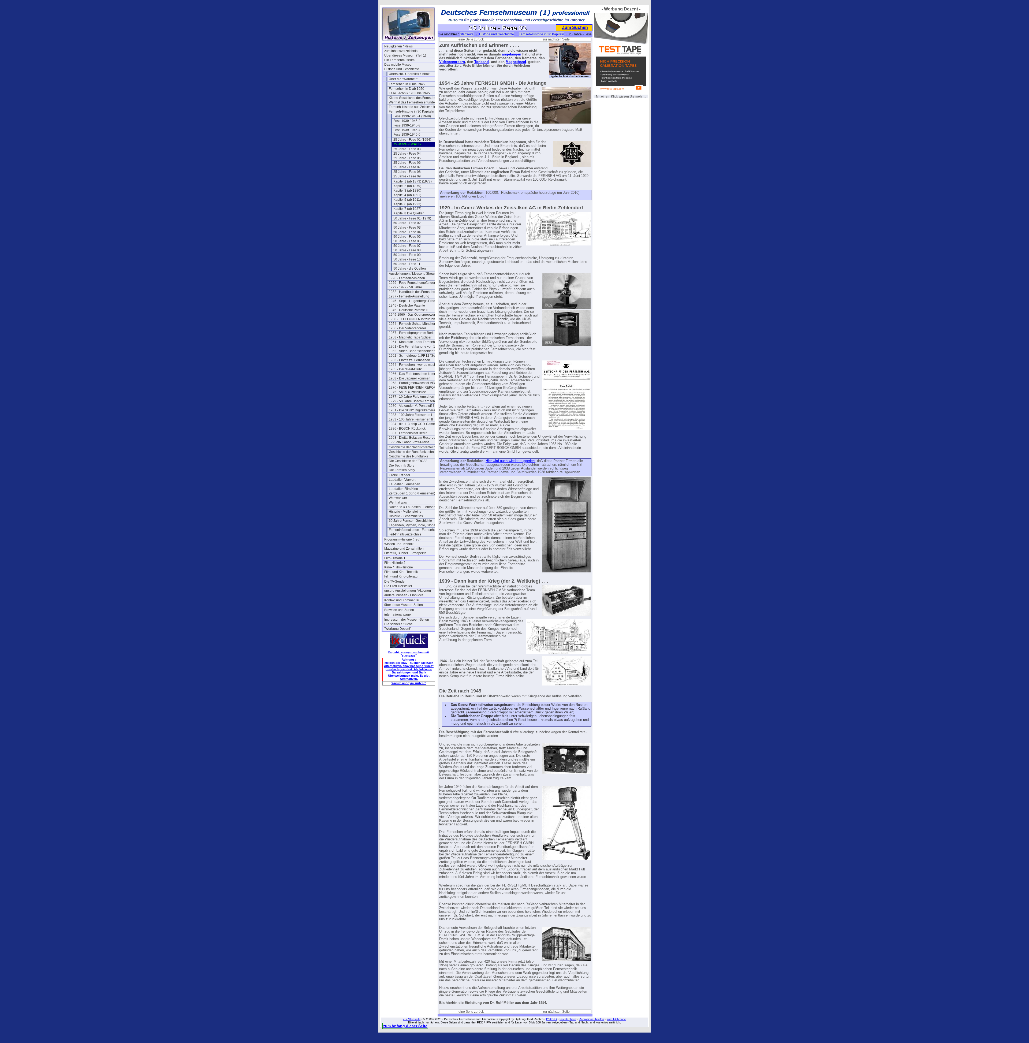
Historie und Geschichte (401, 69)
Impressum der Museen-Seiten (406, 619)
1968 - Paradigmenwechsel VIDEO (414, 383)
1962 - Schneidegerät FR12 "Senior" (414, 355)
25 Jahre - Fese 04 (407, 153)
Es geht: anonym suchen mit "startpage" (408, 654)
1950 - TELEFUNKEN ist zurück (412, 319)
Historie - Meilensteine (405, 511)
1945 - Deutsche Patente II (408, 310)
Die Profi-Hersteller (398, 586)
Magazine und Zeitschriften (404, 548)
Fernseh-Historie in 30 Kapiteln (411, 111)
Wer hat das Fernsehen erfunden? (414, 102)
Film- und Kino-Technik (401, 572)
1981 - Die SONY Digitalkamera (412, 410)
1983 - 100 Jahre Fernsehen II (411, 419)
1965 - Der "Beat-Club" (405, 369)
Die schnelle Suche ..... (400, 624)
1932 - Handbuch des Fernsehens (414, 292)
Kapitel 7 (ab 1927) (407, 209)
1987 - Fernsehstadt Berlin (408, 433)
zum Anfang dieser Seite (405, 1026)
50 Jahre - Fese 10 (407, 259)
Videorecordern (452, 62)
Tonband (481, 62)
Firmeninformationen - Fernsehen (413, 530)
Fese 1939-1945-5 (406, 134)
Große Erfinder (399, 475)
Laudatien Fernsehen (404, 484)
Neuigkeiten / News (398, 46)
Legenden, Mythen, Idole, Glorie (412, 525)
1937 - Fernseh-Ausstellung (409, 296)
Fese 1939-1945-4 (406, 130)
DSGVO (551, 1019)
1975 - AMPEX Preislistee (407, 392)
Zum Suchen (575, 27)
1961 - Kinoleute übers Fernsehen (414, 342)
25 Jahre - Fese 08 (407, 172)
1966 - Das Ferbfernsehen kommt (413, 374)
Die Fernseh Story (402, 470)
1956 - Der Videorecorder (407, 328)
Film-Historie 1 (394, 558)
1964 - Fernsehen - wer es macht (413, 365)
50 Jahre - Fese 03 (407, 227)
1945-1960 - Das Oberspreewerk (413, 314)
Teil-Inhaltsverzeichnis (405, 534)
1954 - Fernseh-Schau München (412, 324)
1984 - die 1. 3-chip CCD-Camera (413, 424)
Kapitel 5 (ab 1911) (407, 200)
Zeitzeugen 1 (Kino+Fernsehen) (412, 493)
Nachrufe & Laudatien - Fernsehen (414, 507)
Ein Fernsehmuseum (399, 60)
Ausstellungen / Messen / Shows (412, 273)
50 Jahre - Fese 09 (407, 255)
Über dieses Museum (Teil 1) (405, 55)
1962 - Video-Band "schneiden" (412, 351)
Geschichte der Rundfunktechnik (412, 452)
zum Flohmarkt (616, 1019)
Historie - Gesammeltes (406, 516)
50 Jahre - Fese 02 (407, 223)
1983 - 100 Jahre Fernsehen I (410, 415)
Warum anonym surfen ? (409, 683)
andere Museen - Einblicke (403, 595)
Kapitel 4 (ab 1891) (407, 195)
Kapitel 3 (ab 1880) (407, 190)
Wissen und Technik (398, 544)
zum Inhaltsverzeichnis (400, 51)
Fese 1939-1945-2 (406, 121)
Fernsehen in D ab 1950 (406, 89)
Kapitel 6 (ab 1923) (407, 204)
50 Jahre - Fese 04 (407, 232)
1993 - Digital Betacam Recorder (413, 437)
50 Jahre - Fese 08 (407, 250)
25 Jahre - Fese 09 (407, 176)
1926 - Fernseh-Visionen (407, 278)
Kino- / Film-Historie (398, 567)
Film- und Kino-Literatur (401, 576)
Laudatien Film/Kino (403, 489)
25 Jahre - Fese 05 (407, 158)
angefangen (511, 54)
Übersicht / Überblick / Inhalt (409, 74)
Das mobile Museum (399, 64)
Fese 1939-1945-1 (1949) (412, 116)
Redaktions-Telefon (591, 1019)
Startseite (467, 34)
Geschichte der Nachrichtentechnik (414, 447)
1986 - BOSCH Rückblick (407, 428)
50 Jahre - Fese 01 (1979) (412, 218)
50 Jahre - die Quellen (409, 268)
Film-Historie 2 (394, 563)
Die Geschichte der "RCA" (408, 461)
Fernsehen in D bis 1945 (407, 84)
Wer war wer (398, 498)
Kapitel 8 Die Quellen (408, 213)
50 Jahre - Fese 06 (407, 241)
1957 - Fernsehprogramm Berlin (412, 333)
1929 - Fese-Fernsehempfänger (412, 283)
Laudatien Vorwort (402, 480)
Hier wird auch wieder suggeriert (510, 461)
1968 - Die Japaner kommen (409, 378)
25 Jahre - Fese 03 (407, 149)
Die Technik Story (401, 465)
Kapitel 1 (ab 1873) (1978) (412, 181)
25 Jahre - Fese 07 (407, 167)
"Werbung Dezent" (397, 629)
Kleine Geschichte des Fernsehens (414, 98)
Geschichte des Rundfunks (408, 456)
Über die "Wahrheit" (403, 79)
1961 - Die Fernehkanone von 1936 (414, 346)
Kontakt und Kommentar (401, 600)
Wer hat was (398, 502)
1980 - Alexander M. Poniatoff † (411, 406)
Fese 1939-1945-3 (406, 125)
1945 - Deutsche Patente (407, 305)
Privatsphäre (568, 1019)
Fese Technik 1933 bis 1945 (409, 93)
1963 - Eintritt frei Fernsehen (409, 360)
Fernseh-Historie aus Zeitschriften (413, 107)
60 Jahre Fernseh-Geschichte (410, 521)
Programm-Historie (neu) (402, 539)
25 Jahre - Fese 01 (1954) (412, 139)
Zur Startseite (411, 1019)
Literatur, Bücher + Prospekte (405, 553)
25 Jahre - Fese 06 (407, 163)
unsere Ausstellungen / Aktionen (407, 591)
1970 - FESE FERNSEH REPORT (413, 387)
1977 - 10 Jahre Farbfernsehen (411, 396)
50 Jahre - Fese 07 (407, 246)
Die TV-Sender (395, 581)
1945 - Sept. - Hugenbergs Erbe (412, 301)
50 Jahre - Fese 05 (407, 237)
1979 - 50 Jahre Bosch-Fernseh (412, 401)
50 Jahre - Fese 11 (406, 264)
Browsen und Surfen (399, 610)
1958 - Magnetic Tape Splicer (410, 337)
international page (397, 614)
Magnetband (516, 62)
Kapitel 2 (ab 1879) (407, 186)
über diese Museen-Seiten (403, 605)
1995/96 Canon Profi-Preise (409, 442)
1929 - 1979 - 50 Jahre (405, 287)
